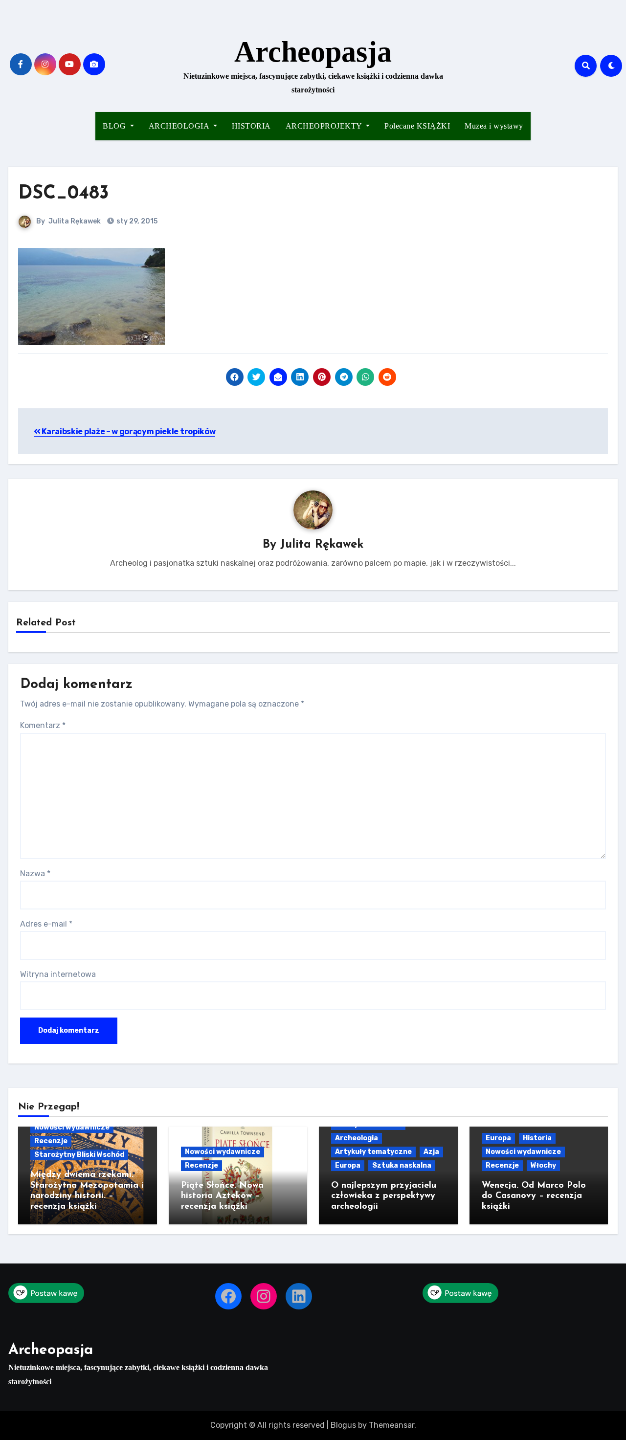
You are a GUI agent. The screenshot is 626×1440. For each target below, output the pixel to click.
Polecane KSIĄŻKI (417, 126)
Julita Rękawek (74, 221)
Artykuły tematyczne (373, 1152)
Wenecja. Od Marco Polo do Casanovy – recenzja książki (534, 1196)
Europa (347, 1165)
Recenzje (50, 1141)
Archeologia (356, 1138)
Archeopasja (313, 52)
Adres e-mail (46, 924)
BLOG (115, 126)
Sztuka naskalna (401, 1165)
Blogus (343, 1425)
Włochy (543, 1165)
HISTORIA (251, 126)
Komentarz (43, 725)
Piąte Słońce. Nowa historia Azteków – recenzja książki (222, 1196)
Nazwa (35, 873)
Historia (537, 1138)
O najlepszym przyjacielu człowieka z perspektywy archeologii (383, 1196)
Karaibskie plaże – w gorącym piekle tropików (128, 431)
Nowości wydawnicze (72, 1127)
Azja (431, 1152)
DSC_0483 (63, 193)
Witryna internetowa (58, 974)
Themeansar (391, 1425)
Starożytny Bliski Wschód (79, 1155)
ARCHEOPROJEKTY (325, 126)
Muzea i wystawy (494, 126)
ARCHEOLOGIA (180, 126)
